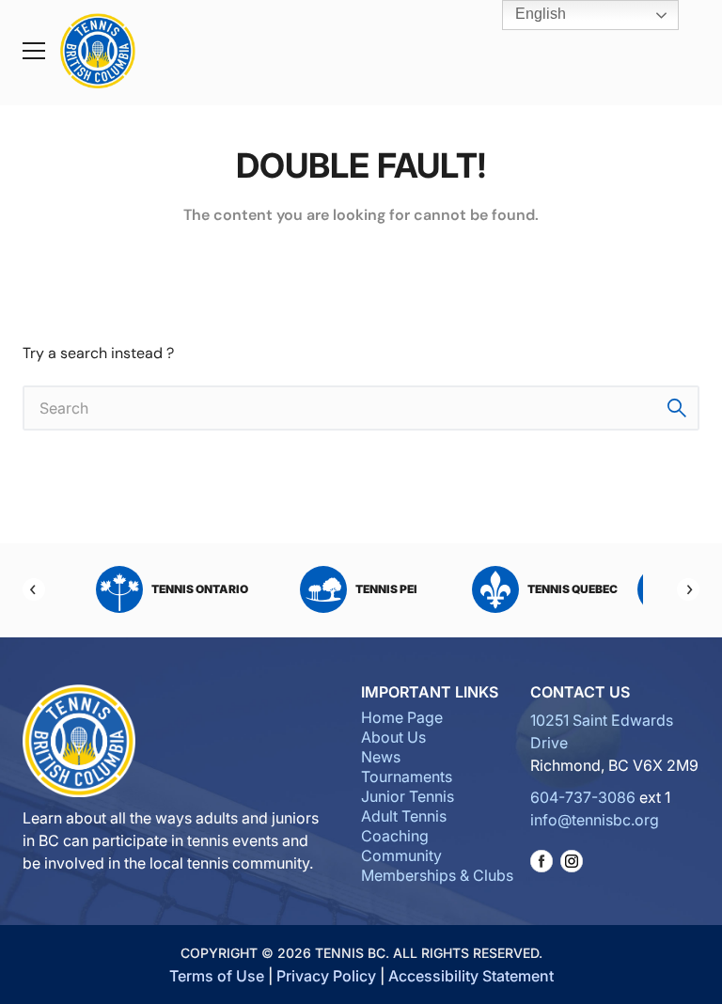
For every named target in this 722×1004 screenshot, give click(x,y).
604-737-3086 (583, 797)
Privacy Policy (326, 975)
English (538, 14)
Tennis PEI (386, 589)
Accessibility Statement (471, 975)
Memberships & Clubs (437, 875)
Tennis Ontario (199, 589)
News (380, 756)
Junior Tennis (407, 796)
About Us (393, 737)
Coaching (395, 835)
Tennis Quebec (572, 589)
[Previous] (34, 589)
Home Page (402, 717)
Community (401, 855)
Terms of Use (216, 975)
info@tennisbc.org (594, 819)
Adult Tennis (404, 816)
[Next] (688, 589)
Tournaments (406, 776)
